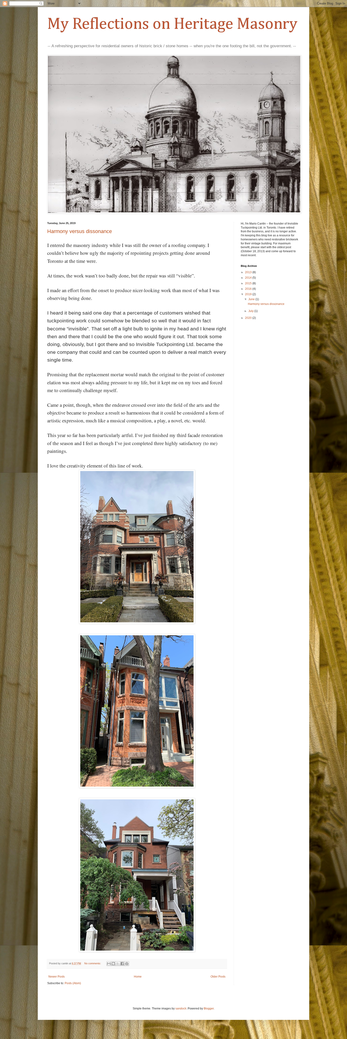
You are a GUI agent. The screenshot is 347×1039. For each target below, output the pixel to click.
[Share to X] (117, 963)
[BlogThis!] (113, 963)
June (251, 299)
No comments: (93, 963)
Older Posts (218, 976)
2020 (248, 318)
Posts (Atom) (73, 983)
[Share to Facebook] (122, 963)
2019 (248, 294)
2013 (248, 272)
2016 (248, 288)
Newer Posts (56, 976)
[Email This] (108, 963)
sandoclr (180, 1008)
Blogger (209, 1008)
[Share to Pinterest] (126, 963)
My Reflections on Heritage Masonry (172, 24)
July (251, 311)
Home (138, 976)
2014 (248, 277)
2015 (248, 283)
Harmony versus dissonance (79, 231)
